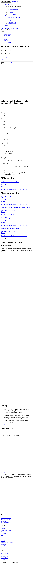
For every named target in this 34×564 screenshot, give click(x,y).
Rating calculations (6, 530)
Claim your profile (5, 57)
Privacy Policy (12, 23)
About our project (5, 553)
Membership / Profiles (14, 17)
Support (3, 559)
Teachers (10, 12)
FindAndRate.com (6, 533)
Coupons (3, 544)
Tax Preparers (12, 14)
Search (10, 20)
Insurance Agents (13, 9)
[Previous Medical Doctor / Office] (1, 432)
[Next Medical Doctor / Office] (2, 432)
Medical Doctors (13, 11)
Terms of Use (12, 22)
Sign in (6, 25)
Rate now (3, 60)
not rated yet (10, 63)
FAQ (2, 535)
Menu (6, 15)
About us (3, 554)
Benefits (3, 528)
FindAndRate (8, 4)
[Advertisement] (17, 81)
